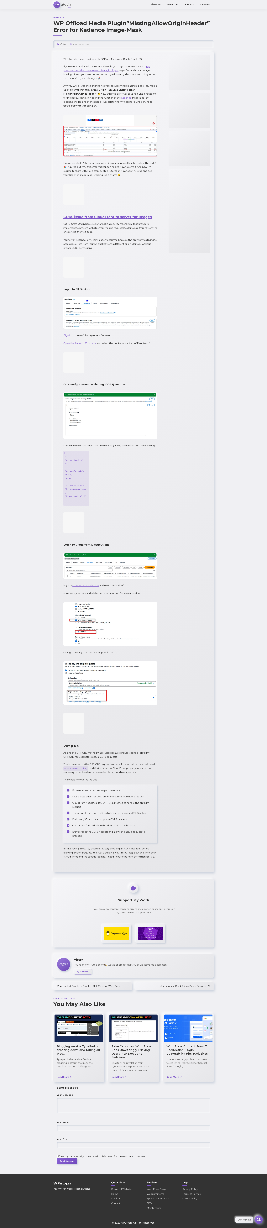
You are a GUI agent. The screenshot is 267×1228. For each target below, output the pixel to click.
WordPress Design (157, 1189)
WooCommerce (155, 1194)
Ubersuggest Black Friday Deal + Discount (183, 986)
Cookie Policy (189, 1198)
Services (115, 1198)
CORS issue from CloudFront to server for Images (107, 217)
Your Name (63, 1122)
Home (157, 4)
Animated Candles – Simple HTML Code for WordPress (90, 986)
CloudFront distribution (85, 585)
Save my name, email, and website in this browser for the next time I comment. (102, 1156)
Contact (115, 1203)
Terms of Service (191, 1194)
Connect (205, 4)
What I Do (172, 4)
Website (83, 971)
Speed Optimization (158, 1198)
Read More (63, 1077)
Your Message (65, 1095)
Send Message (67, 1161)
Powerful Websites (121, 1189)
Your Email (63, 1139)
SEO (149, 1203)
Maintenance (154, 1208)
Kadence (126, 98)
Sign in (67, 335)
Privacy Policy (190, 1189)
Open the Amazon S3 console (80, 343)
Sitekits (189, 4)
